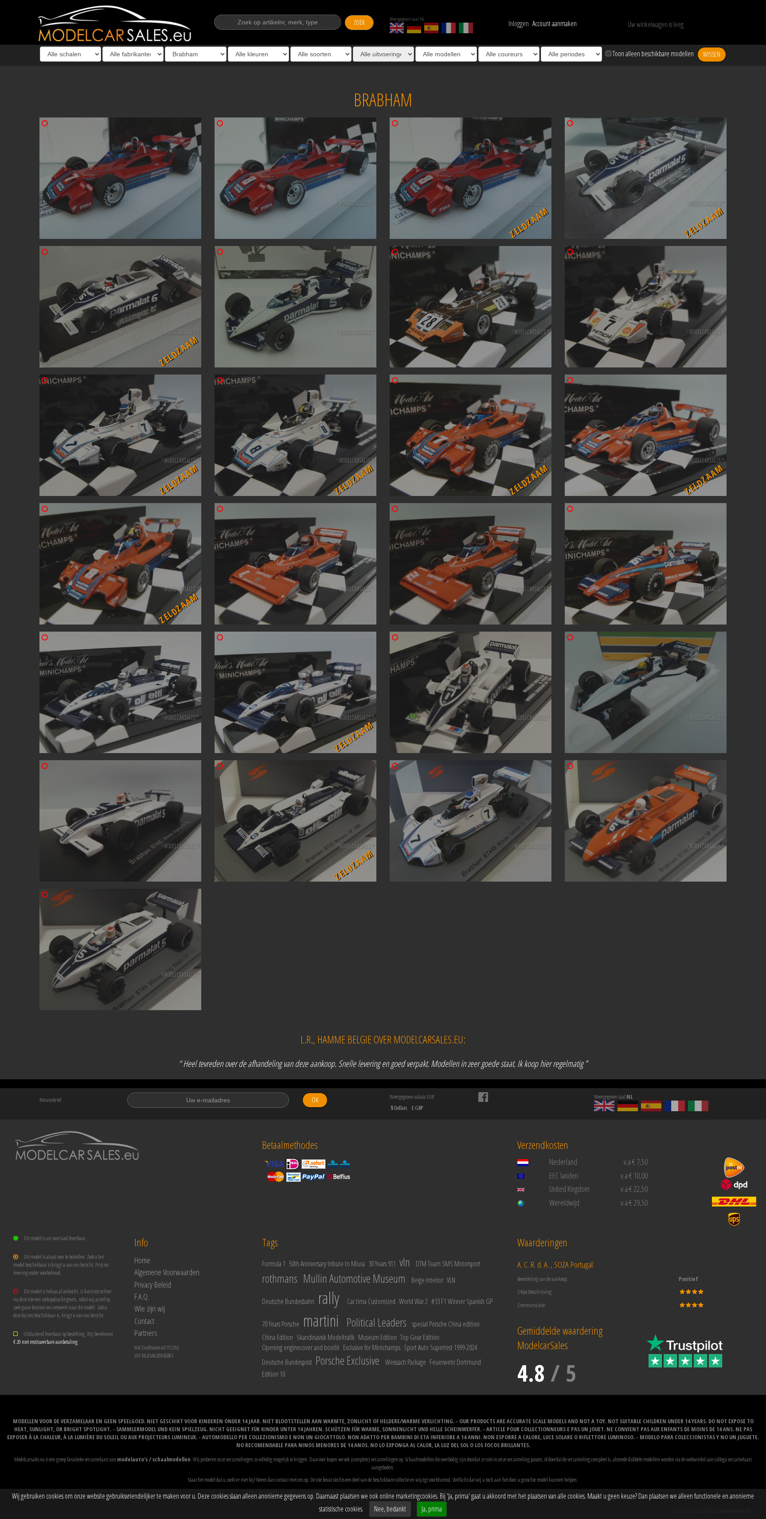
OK (315, 1100)
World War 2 (413, 1301)
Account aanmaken (554, 23)
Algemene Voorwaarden (166, 1272)
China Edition (277, 1337)
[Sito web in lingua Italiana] (466, 28)
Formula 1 (273, 1264)
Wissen (711, 54)
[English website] (397, 28)
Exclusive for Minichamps (371, 1347)
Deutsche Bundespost (287, 1362)
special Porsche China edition (446, 1324)
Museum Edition (377, 1337)
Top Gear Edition (419, 1337)
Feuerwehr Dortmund (455, 1362)
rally (328, 1298)
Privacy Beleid (152, 1284)
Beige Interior (427, 1280)
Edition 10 (273, 1374)
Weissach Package (405, 1362)
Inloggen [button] (518, 23)
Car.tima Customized (371, 1301)
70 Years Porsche (280, 1324)
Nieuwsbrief (50, 1100)
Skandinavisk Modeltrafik (326, 1337)
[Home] (115, 23)
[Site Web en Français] (449, 28)
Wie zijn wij (149, 1308)
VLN (451, 1280)
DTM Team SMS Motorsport (448, 1264)
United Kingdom (569, 1188)
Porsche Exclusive (347, 1360)
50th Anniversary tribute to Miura (327, 1264)
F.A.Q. (141, 1296)
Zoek (359, 22)
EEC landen (563, 1175)
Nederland (563, 1161)
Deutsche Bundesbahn (288, 1301)
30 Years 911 (382, 1264)
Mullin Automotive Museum (354, 1278)
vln (404, 1262)
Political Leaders (376, 1322)
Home (142, 1260)
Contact (144, 1321)
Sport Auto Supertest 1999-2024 (440, 1347)
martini (321, 1321)
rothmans (279, 1278)
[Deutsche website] (414, 28)
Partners (145, 1333)
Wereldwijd (564, 1202)
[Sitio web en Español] (431, 28)
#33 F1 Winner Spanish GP (461, 1301)
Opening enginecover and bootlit (301, 1347)
